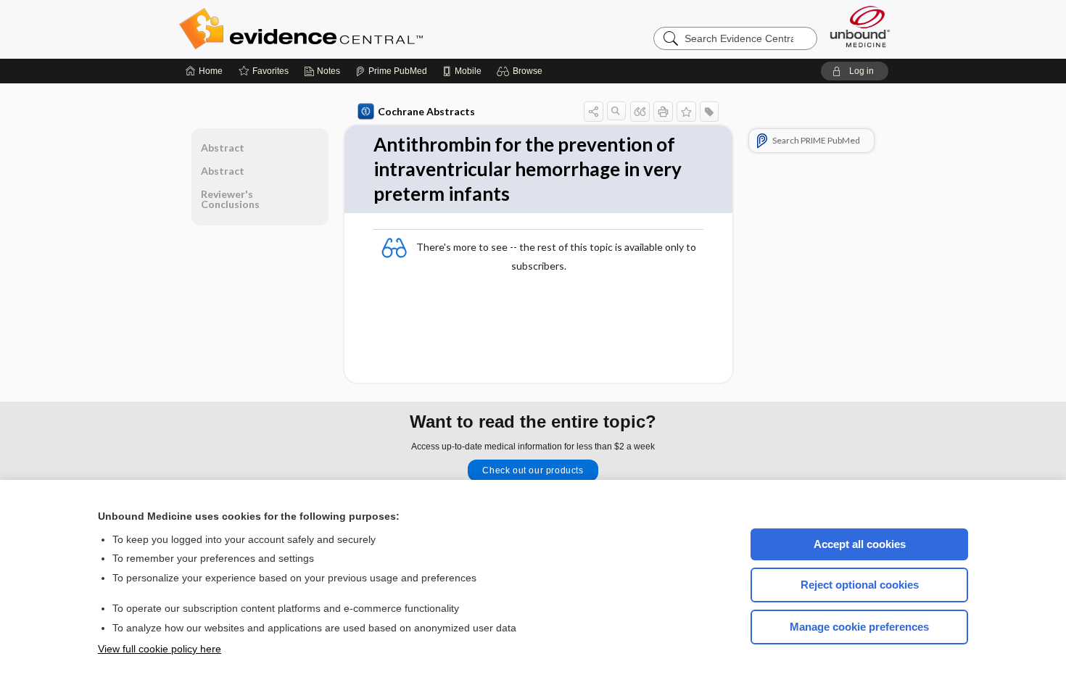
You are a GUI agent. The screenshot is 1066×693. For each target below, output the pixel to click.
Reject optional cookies (860, 584)
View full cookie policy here (159, 649)
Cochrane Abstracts (426, 111)
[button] (522, 71)
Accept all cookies (860, 544)
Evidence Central (359, 29)
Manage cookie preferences (859, 627)
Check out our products (532, 470)
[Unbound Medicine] (860, 26)
